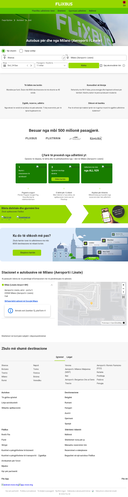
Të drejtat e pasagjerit (45, 491)
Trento (5, 373)
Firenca (36, 373)
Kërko (83, 65)
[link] (64, 244)
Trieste (68, 383)
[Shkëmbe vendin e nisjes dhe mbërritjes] (64, 58)
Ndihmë (68, 434)
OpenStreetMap (116, 323)
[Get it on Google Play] (10, 484)
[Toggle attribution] (123, 322)
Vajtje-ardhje (30, 51)
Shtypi (4, 445)
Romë (4, 380)
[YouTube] (123, 485)
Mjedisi (5, 466)
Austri (67, 413)
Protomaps (105, 323)
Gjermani (69, 418)
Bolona (36, 376)
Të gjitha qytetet (9, 397)
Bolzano (5, 369)
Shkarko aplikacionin (11, 408)
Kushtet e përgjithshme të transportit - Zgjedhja (24, 455)
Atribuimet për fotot (11, 461)
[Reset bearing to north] (123, 292)
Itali (29, 20)
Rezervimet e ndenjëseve (76, 450)
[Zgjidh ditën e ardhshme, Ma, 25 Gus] (31, 65)
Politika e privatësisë (28, 491)
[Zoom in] (123, 285)
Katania (100, 372)
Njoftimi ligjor (60, 491)
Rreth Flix (6, 434)
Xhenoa (5, 365)
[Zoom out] (123, 288)
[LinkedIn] (124, 485)
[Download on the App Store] (26, 484)
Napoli (36, 365)
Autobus (20, 20)
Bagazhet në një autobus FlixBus (80, 455)
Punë (4, 440)
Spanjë (68, 423)
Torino (36, 369)
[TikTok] (125, 485)
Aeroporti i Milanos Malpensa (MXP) (77, 370)
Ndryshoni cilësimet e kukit (106, 491)
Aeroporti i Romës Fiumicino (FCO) (109, 367)
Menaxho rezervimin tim (76, 445)
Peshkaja (101, 376)
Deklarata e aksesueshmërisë (78, 491)
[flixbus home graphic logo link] (64, 4)
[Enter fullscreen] (123, 297)
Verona (68, 365)
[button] (28, 285)
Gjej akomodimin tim (112, 65)
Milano (4, 376)
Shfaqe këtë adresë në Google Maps (21, 301)
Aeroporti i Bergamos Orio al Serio (79, 379)
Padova (100, 379)
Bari (66, 376)
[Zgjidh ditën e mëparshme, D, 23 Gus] (27, 65)
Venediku (37, 380)
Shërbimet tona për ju (75, 440)
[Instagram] (122, 485)
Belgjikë (68, 397)
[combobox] (35, 57)
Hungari (68, 408)
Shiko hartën (60, 179)
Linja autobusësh (10, 402)
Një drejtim (11, 51)
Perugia (100, 383)
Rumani (68, 402)
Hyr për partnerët (9, 471)
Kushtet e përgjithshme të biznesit (18, 450)
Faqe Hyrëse (7, 20)
